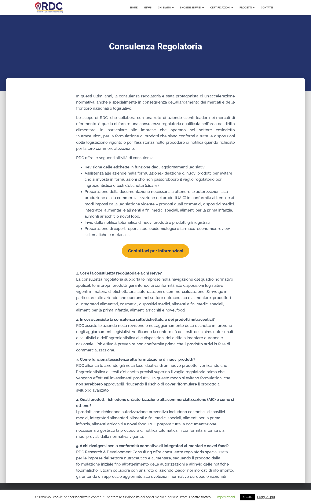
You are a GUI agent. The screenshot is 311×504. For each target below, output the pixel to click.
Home (134, 7)
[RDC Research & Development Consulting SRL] (49, 7)
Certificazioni (220, 7)
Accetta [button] (247, 497)
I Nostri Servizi (191, 7)
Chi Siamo (165, 7)
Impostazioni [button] (225, 497)
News (147, 7)
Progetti (245, 7)
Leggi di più (266, 497)
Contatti (267, 7)
